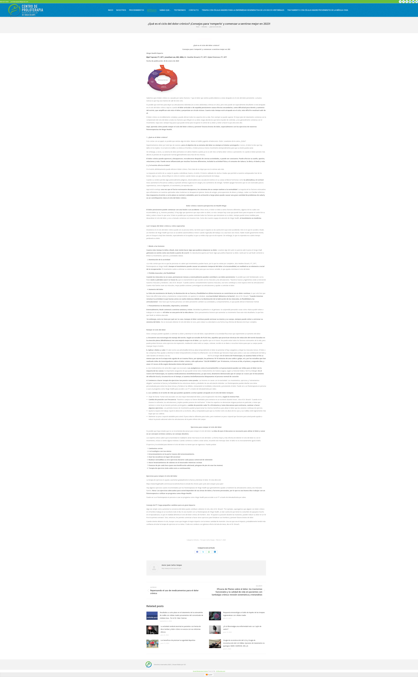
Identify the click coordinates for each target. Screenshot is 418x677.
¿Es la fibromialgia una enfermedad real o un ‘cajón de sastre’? (242, 627)
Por (208, 540)
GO (185, 664)
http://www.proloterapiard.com (171, 568)
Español (210, 674)
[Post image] (152, 616)
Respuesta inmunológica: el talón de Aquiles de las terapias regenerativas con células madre (244, 613)
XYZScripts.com (220, 671)
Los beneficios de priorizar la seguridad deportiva (178, 640)
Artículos (196, 540)
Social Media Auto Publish (200, 671)
